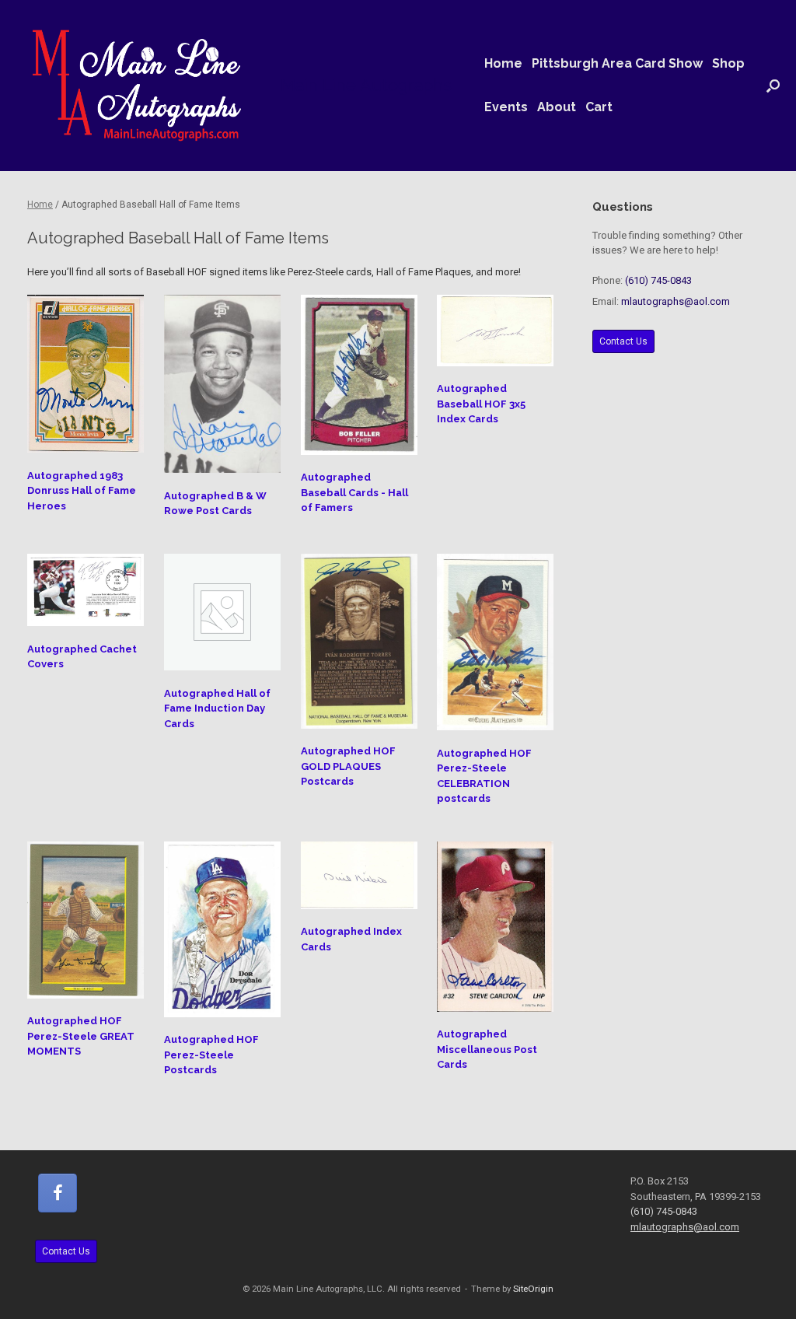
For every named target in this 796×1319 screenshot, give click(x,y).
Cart (599, 107)
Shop (728, 63)
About (556, 107)
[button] (773, 85)
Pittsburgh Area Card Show (617, 63)
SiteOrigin (533, 1288)
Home (503, 63)
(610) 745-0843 (658, 280)
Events (506, 107)
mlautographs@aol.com (675, 301)
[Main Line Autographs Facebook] (57, 1193)
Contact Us (623, 341)
